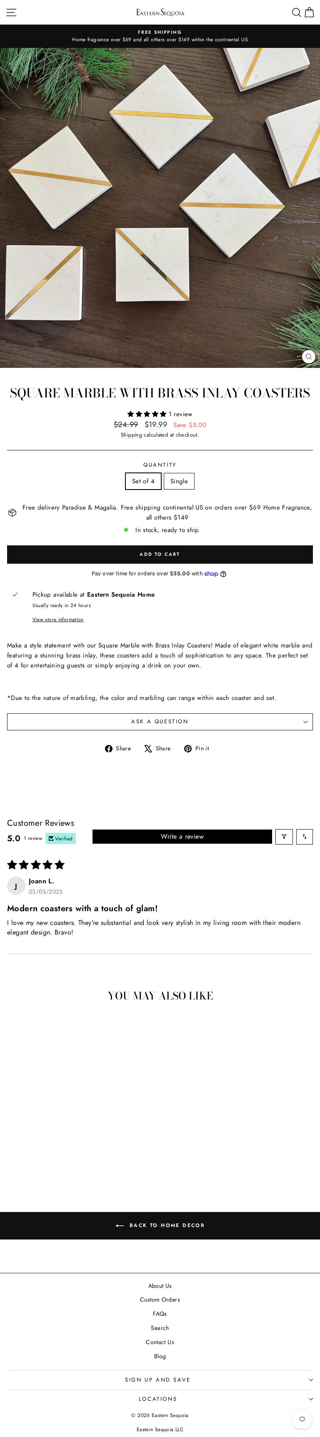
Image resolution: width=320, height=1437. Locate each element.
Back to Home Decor (166, 1225)
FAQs (160, 1314)
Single (179, 481)
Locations (158, 1399)
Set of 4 (143, 481)
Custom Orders (160, 1299)
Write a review (182, 836)
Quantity (160, 465)
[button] (148, 414)
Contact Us (160, 1342)
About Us (160, 1286)
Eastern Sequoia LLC (160, 1429)
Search (160, 1328)
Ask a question (159, 721)
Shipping (131, 435)
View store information (58, 619)
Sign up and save (158, 1380)
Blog (160, 1356)
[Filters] (284, 837)
